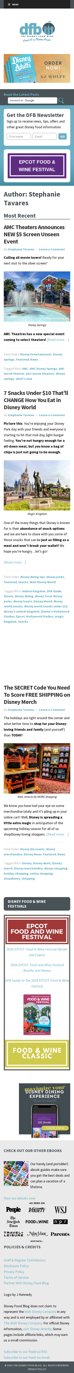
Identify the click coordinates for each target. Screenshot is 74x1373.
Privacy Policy (14, 1271)
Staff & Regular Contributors (25, 1260)
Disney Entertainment (36, 354)
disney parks (55, 577)
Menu (15, 4)
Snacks (23, 582)
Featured (22, 359)
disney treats (22, 601)
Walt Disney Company (40, 1311)
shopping (28, 878)
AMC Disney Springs (43, 369)
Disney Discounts (32, 849)
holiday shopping (16, 873)
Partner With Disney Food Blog (26, 1283)
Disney (8, 596)
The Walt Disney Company (23, 1323)
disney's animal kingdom (21, 611)
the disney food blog (37, 23)
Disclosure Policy (16, 1266)
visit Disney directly (37, 1329)
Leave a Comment (52, 249)
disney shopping (55, 868)
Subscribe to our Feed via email (27, 1357)
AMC (25, 369)
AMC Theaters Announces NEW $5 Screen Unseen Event (34, 234)
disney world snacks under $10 (45, 606)
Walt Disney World (43, 582)
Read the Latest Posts (21, 94)
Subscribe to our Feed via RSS (25, 1351)
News (34, 359)
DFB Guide (54, 591)
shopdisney (12, 878)
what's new (24, 379)
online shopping (41, 873)
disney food (43, 596)
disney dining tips (32, 577)
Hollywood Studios (39, 616)
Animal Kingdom (34, 591)
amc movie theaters (40, 373)
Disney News (33, 854)
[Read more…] (58, 339)
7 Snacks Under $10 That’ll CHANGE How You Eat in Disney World (36, 400)
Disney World (43, 601)
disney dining (24, 596)
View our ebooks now (19, 1198)
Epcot (20, 616)
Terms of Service (16, 1277)
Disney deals (42, 863)
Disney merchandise (28, 868)
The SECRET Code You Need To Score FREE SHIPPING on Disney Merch (37, 694)
